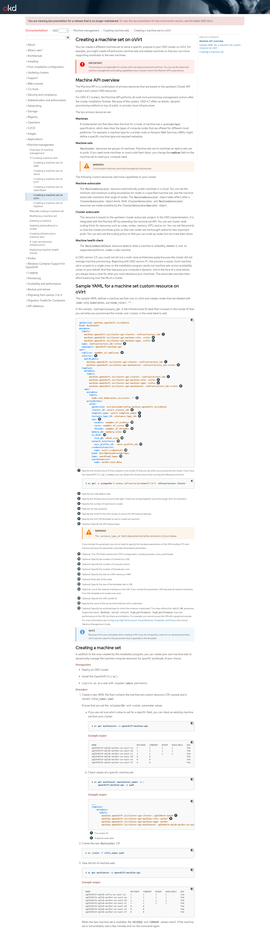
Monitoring (34, 278)
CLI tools (33, 89)
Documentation (37, 30)
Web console (35, 83)
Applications (35, 139)
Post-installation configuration (46, 67)
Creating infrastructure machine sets (42, 235)
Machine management (86, 30)
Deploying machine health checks (44, 251)
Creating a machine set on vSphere (48, 204)
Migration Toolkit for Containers (46, 300)
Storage (32, 111)
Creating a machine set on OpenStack (48, 188)
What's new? (35, 50)
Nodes (32, 258)
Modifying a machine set (43, 216)
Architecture (35, 56)
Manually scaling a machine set (47, 211)
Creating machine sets (116, 30)
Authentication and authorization (47, 100)
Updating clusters (38, 72)
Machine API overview (211, 41)
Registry (33, 117)
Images (32, 133)
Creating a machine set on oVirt (48, 196)
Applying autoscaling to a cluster (44, 227)
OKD (55, 30)
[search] (67, 38)
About (31, 44)
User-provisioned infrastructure (41, 243)
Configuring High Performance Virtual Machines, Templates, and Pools (141, 620)
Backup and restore (39, 289)
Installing (33, 61)
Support (33, 78)
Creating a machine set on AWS (48, 164)
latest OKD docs (203, 21)
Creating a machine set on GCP (48, 180)
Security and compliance (42, 94)
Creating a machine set (211, 51)
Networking (34, 106)
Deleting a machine (40, 220)
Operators (34, 122)
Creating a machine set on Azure (48, 172)
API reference (35, 306)
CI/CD (31, 128)
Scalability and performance (44, 283)
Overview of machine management (41, 151)
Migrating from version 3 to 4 (45, 295)
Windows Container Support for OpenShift (45, 265)
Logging (33, 272)
